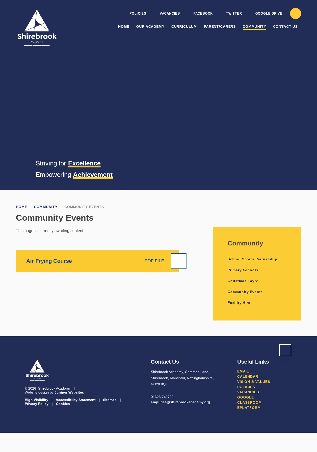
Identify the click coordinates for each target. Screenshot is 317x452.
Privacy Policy (37, 404)
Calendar (247, 376)
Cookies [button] (63, 404)
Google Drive (269, 13)
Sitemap (110, 400)
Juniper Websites (69, 392)
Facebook (203, 13)
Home (21, 207)
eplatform (249, 408)
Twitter (234, 13)
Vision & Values (253, 382)
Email (243, 371)
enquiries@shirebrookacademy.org (180, 402)
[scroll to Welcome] (285, 350)
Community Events (84, 207)
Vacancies (170, 13)
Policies (138, 13)
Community (45, 207)
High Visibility (36, 400)
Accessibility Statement (76, 400)
